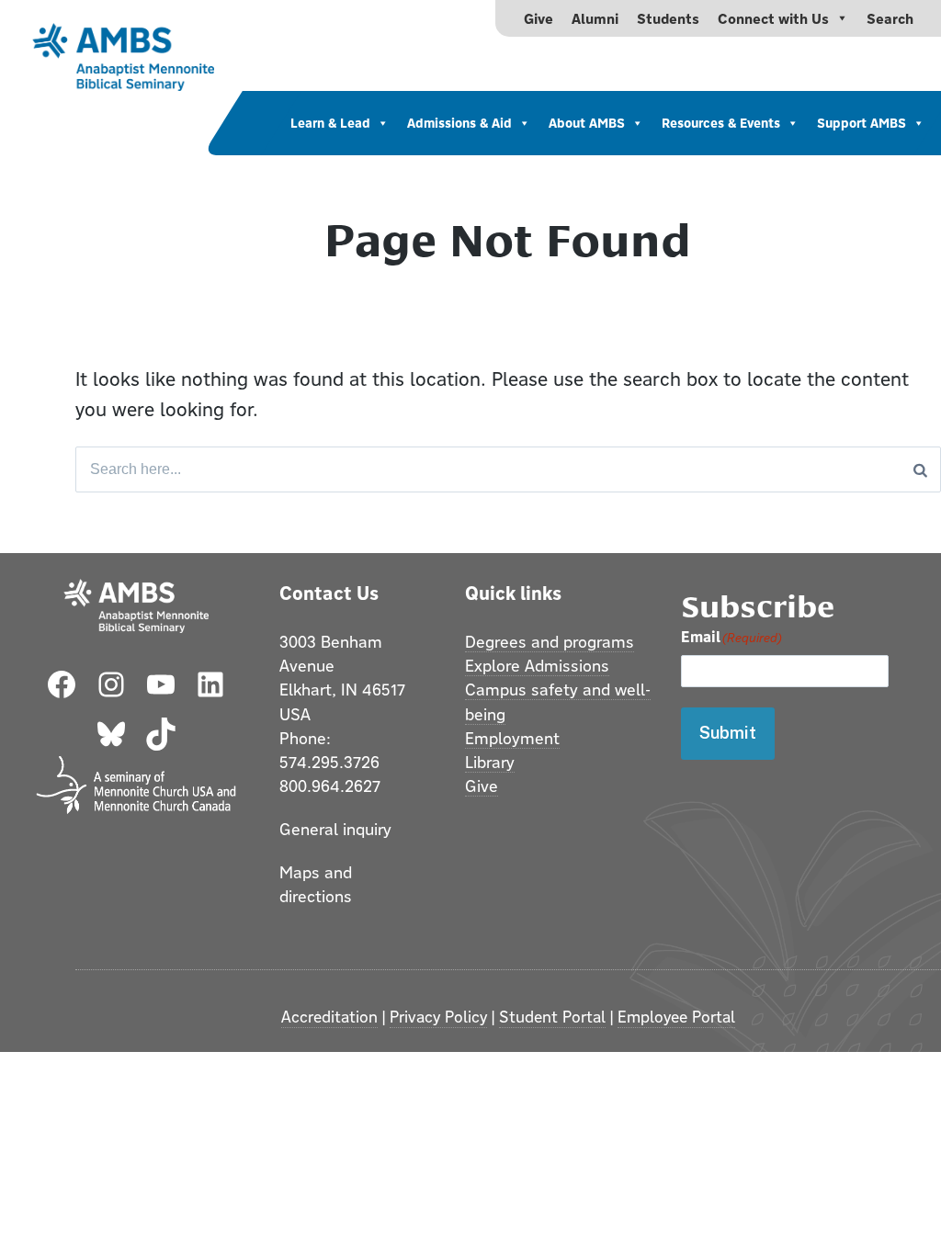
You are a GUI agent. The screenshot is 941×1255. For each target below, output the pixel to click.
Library (490, 762)
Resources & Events (721, 123)
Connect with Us (773, 18)
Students (668, 18)
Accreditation (329, 1016)
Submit (727, 732)
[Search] (920, 469)
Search (890, 18)
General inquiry (335, 829)
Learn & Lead (330, 123)
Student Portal (552, 1016)
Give (538, 18)
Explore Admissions (537, 665)
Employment (512, 738)
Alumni (595, 18)
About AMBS (587, 123)
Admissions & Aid (459, 123)
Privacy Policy (438, 1016)
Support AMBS (861, 123)
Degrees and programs (549, 641)
